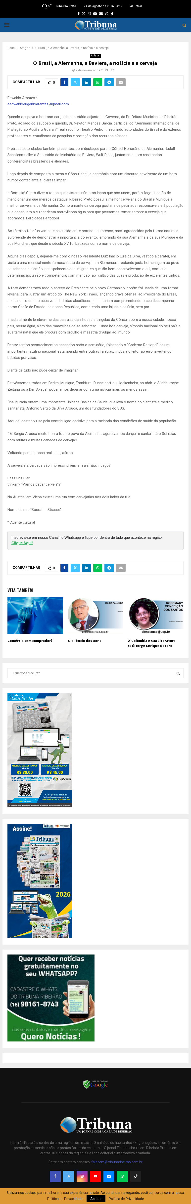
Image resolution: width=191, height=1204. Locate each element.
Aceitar (96, 1199)
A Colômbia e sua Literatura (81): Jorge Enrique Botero (152, 643)
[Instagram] (82, 1176)
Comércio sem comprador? (29, 641)
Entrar (137, 6)
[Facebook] (55, 1176)
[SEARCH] (178, 673)
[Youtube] (95, 1176)
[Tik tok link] (112, 13)
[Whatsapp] (122, 1176)
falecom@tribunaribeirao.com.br (117, 1162)
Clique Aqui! (22, 543)
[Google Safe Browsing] (95, 1088)
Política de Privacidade (126, 1199)
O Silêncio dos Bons (84, 641)
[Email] (108, 1176)
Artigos (95, 55)
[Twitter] (68, 1176)
